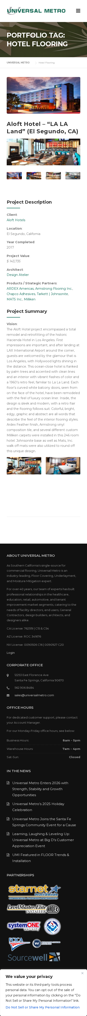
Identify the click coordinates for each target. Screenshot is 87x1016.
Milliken (29, 299)
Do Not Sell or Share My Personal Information (43, 1007)
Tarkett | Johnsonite (52, 294)
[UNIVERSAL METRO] (36, 11)
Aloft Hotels (16, 220)
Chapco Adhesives (21, 294)
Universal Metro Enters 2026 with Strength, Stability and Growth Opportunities (40, 789)
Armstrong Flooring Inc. (53, 289)
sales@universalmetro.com (34, 695)
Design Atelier (18, 275)
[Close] (82, 973)
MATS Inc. (14, 299)
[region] (43, 992)
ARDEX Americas (20, 289)
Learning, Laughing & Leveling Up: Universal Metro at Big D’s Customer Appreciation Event (43, 840)
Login (11, 652)
